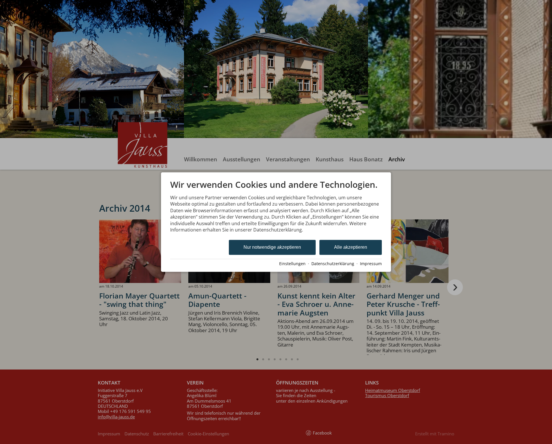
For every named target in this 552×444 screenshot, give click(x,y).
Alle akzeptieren (350, 247)
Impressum (371, 263)
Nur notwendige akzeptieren (272, 247)
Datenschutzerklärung (332, 263)
